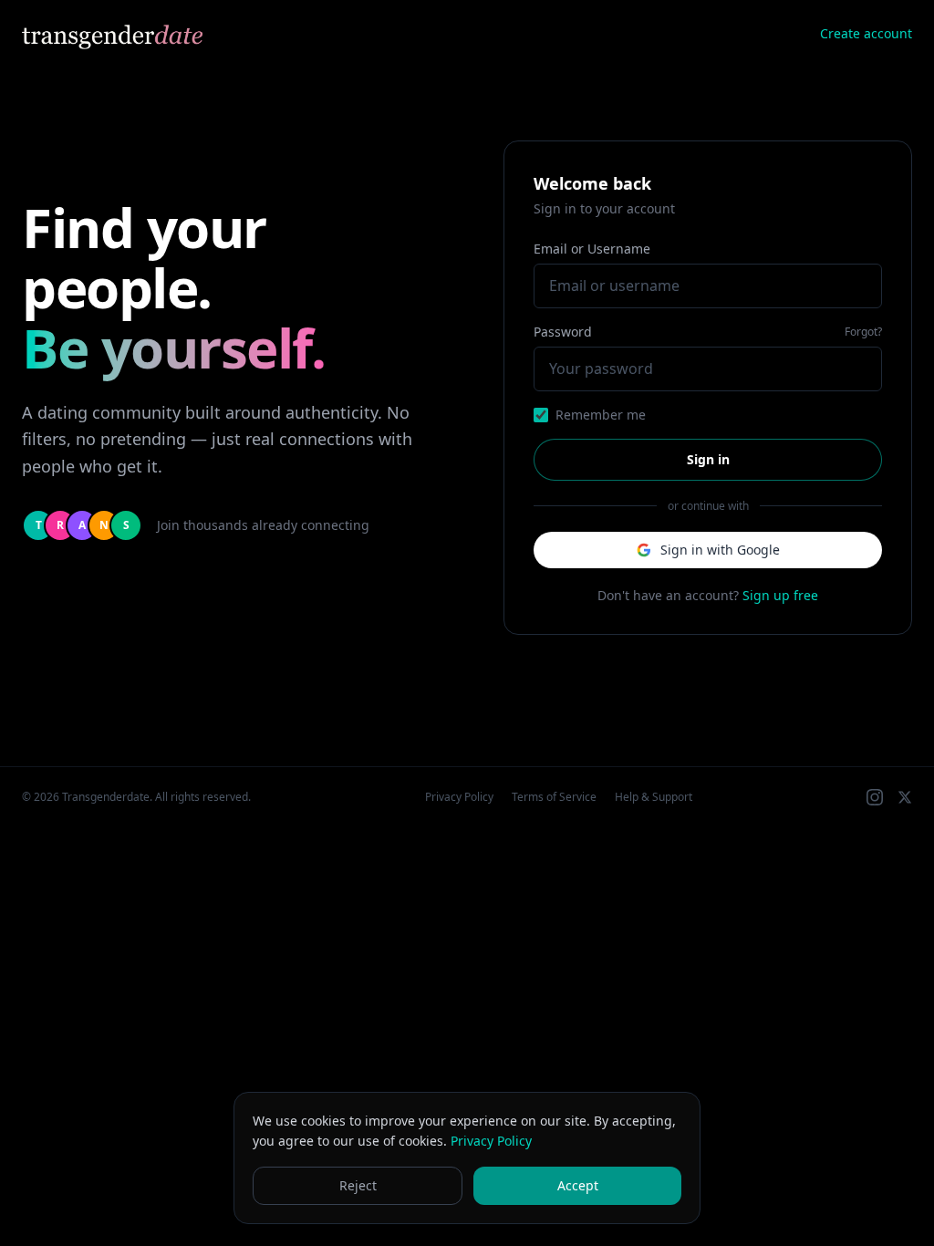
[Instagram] (875, 797)
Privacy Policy (459, 797)
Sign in (708, 459)
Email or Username (592, 248)
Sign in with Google (720, 549)
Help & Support (653, 797)
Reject (358, 1185)
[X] (905, 797)
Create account (866, 33)
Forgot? (863, 332)
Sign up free (780, 595)
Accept (577, 1185)
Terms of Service (554, 797)
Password (563, 331)
